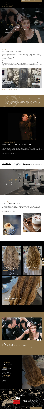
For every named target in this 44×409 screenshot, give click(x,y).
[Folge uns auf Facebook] (43, 264)
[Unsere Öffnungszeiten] (43, 259)
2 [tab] (30, 39)
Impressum (33, 408)
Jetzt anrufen (8, 187)
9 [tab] (16, 89)
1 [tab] (29, 39)
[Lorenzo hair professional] (7, 4)
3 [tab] (32, 39)
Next (40, 340)
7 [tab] (39, 39)
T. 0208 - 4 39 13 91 (26, 0)
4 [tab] (34, 39)
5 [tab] (35, 39)
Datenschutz (38, 408)
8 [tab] (41, 39)
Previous (38, 340)
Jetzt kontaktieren (9, 32)
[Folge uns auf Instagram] (43, 262)
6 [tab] (37, 39)
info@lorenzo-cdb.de (36, 0)
